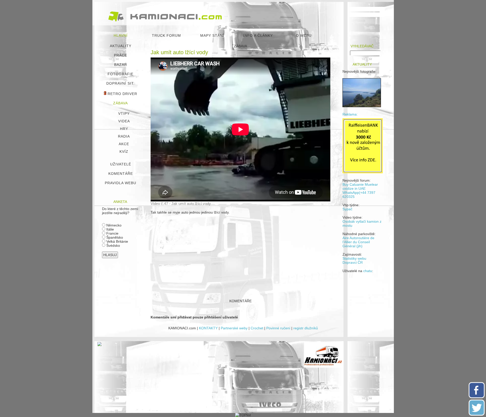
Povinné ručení (278, 328)
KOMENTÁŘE (120, 174)
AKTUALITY (120, 46)
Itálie (109, 229)
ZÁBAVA (120, 103)
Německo (113, 225)
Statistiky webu (354, 258)
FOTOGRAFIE (120, 74)
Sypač (347, 209)
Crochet (257, 328)
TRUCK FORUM (166, 35)
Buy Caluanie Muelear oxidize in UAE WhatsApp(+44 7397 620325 (360, 190)
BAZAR (120, 65)
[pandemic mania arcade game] (99, 345)
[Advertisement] (240, 254)
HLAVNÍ (121, 35)
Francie (111, 233)
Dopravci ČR (352, 262)
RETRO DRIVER (121, 94)
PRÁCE (120, 55)
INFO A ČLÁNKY (258, 35)
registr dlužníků (305, 328)
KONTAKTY (208, 328)
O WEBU (304, 35)
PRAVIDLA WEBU (120, 183)
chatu (367, 271)
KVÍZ (123, 151)
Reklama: (350, 114)
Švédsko (112, 245)
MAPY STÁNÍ (212, 35)
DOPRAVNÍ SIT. (120, 83)
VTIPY (124, 113)
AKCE (124, 144)
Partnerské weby (234, 328)
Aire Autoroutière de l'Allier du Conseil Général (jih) (358, 242)
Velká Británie (116, 241)
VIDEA (124, 121)
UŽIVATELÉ (120, 164)
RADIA (124, 136)
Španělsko (114, 237)
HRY (124, 129)
